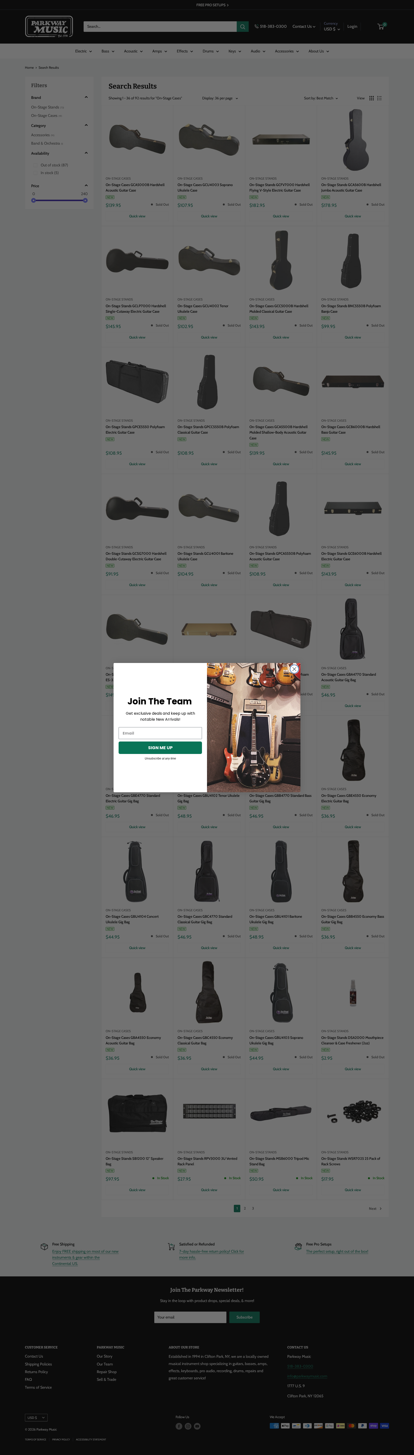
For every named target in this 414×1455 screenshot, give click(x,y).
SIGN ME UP (160, 748)
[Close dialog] (294, 669)
